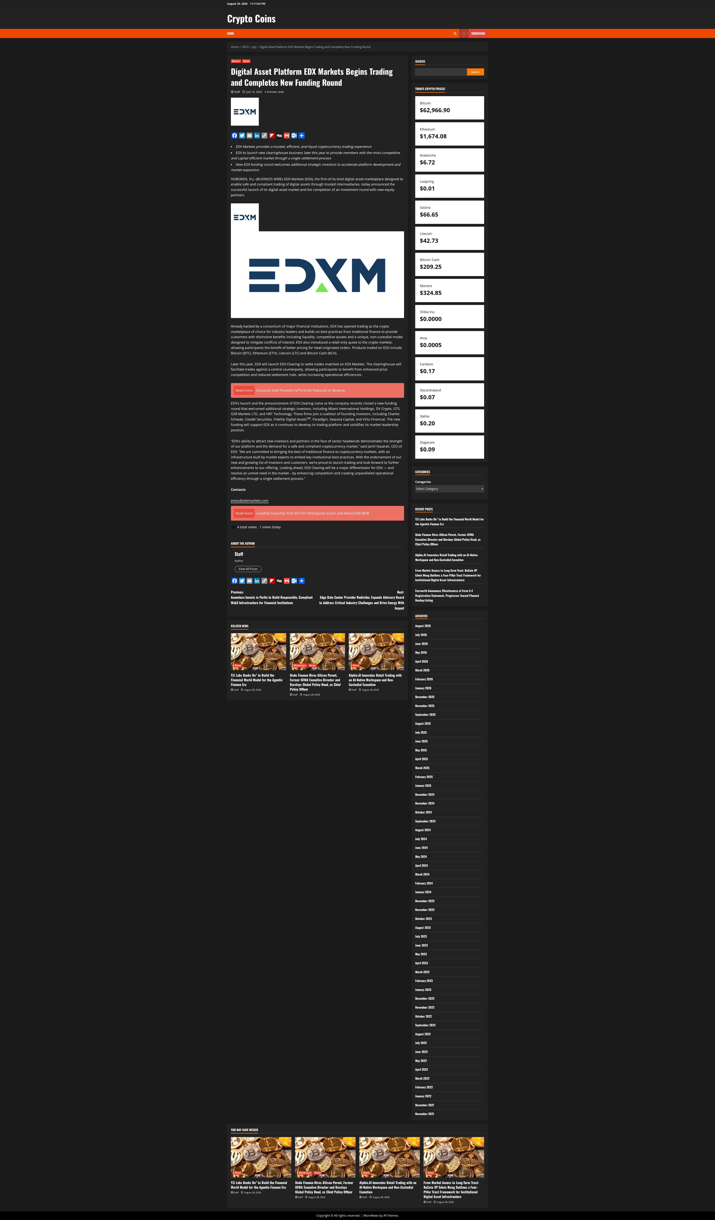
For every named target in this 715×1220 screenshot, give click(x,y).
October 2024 (423, 812)
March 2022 (422, 1078)
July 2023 (421, 936)
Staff (237, 92)
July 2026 (421, 634)
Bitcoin (236, 61)
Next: (361, 600)
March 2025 (422, 768)
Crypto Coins (251, 18)
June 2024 (421, 847)
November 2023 (424, 909)
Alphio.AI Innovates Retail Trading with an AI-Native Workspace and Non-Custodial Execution (375, 680)
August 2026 (423, 626)
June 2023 (421, 945)
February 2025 (424, 776)
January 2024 (423, 892)
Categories (423, 482)
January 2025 (423, 785)
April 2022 (421, 1069)
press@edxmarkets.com (249, 500)
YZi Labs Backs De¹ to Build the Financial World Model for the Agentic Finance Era (256, 680)
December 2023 (424, 901)
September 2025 (425, 714)
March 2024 (422, 874)
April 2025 (421, 759)
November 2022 (424, 1007)
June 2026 (421, 643)
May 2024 (421, 856)
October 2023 (423, 918)
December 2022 (424, 998)
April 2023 (421, 963)
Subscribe (478, 33)
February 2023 (424, 980)
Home (230, 33)
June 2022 (421, 1051)
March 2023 (422, 972)
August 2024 (423, 830)
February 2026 (424, 679)
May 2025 (421, 750)
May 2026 (421, 652)
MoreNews (371, 1215)
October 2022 (423, 1016)
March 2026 (422, 670)
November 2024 (424, 803)
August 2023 (423, 927)
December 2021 (424, 1105)
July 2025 (421, 732)
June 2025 (421, 741)
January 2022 (423, 1096)
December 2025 (424, 697)
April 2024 (421, 865)
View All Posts (248, 569)
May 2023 (421, 954)
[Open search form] (455, 33)
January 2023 (423, 989)
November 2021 (424, 1114)
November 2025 (424, 705)
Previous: (272, 597)
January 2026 (423, 688)
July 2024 (421, 839)
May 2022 (421, 1060)
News (246, 61)
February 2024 (424, 883)
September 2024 (425, 821)
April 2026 (421, 661)
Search (420, 61)
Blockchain (300, 665)
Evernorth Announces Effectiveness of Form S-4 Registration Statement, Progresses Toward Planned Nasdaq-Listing (447, 595)
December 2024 (424, 794)
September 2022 (425, 1025)
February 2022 (424, 1087)
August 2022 (423, 1034)
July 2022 (421, 1042)
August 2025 (423, 723)
